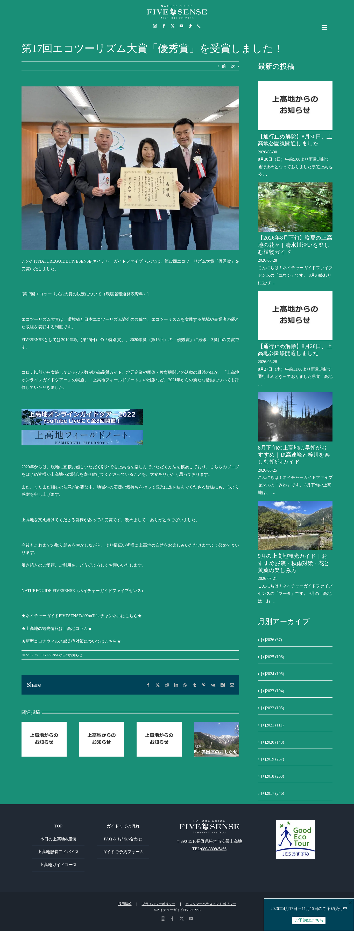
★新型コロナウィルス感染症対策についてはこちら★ (71, 641)
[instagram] (155, 26)
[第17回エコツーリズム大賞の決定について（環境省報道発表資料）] (85, 294)
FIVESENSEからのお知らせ (61, 655)
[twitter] (172, 26)
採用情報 (125, 904)
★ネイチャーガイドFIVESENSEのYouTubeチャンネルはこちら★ (82, 616)
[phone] (199, 26)
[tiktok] (190, 26)
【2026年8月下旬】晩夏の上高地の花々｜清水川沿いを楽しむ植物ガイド (295, 245)
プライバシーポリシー (158, 904)
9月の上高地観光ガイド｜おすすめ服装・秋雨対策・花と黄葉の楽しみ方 (294, 563)
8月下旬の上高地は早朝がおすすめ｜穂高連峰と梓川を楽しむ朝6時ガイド (294, 455)
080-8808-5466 (213, 849)
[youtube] (181, 26)
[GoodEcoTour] (295, 822)
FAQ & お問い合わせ (123, 839)
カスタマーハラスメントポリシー (211, 904)
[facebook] (164, 26)
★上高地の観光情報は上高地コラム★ (57, 628)
